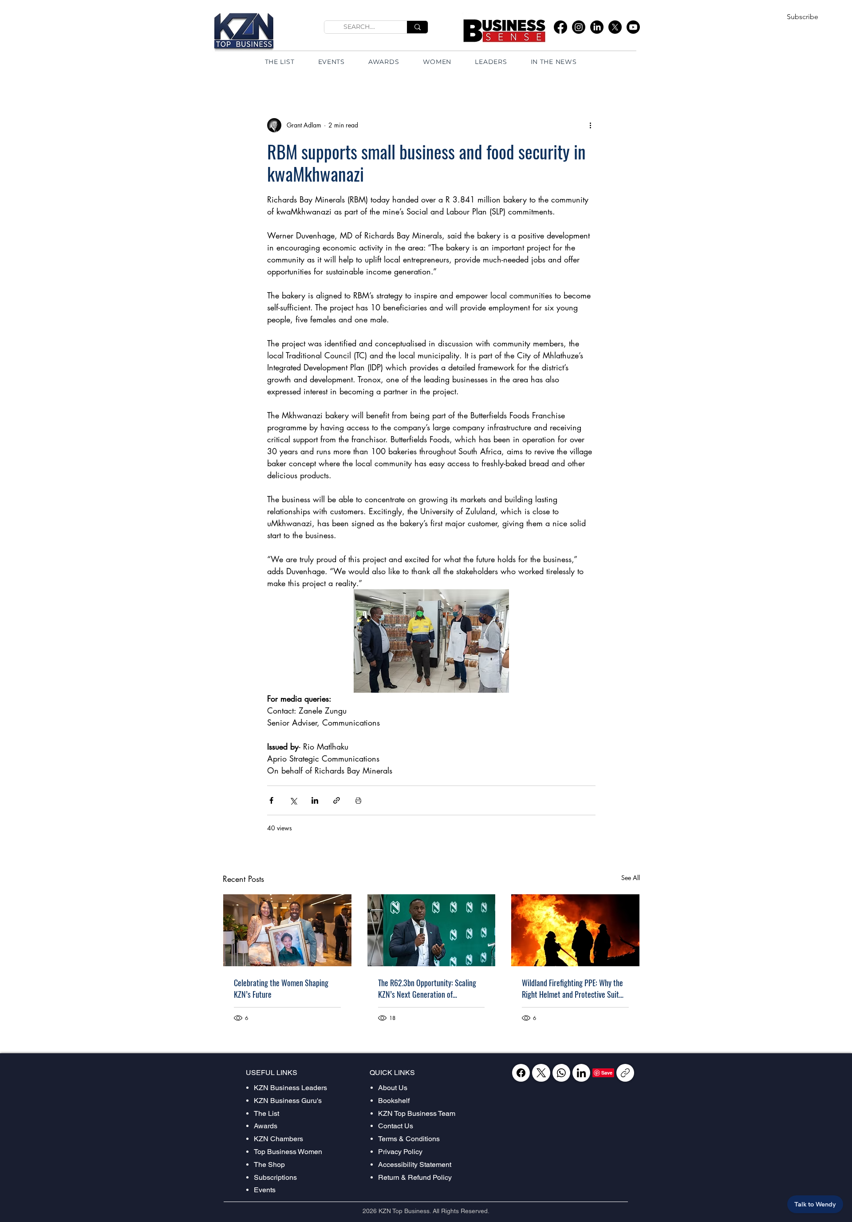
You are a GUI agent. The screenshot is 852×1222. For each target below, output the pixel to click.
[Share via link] (336, 800)
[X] (615, 27)
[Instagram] (578, 27)
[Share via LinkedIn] (315, 800)
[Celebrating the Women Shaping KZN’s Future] (287, 930)
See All (630, 877)
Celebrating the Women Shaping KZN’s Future (281, 988)
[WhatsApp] (561, 1073)
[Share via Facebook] (271, 800)
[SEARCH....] (417, 27)
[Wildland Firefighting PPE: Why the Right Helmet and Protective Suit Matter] (575, 930)
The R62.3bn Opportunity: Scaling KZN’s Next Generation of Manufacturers (427, 988)
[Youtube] (633, 27)
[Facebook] (560, 27)
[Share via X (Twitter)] (293, 800)
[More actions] (590, 125)
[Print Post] (358, 800)
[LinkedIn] (597, 27)
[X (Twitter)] (541, 1073)
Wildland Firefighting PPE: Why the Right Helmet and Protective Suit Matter (572, 988)
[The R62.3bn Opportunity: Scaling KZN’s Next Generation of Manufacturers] (431, 930)
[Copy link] (625, 1073)
